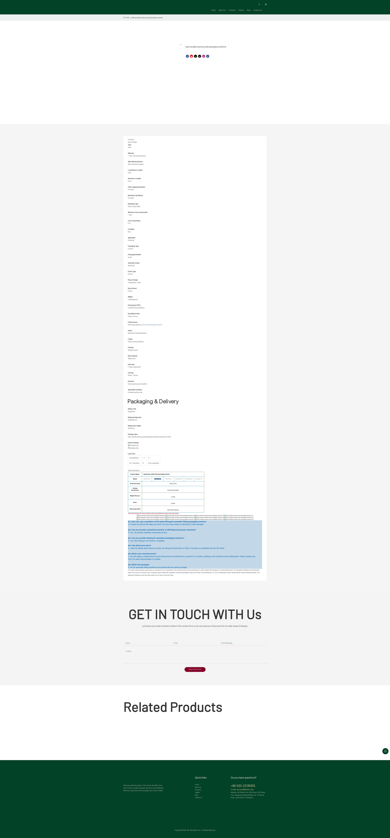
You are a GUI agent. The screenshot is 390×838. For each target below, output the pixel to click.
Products (198, 790)
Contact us (198, 798)
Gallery (197, 792)
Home (197, 785)
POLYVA (126, 18)
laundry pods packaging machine (151, 325)
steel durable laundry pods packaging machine (147, 18)
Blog (196, 795)
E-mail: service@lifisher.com (242, 789)
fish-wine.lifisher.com (194, 830)
